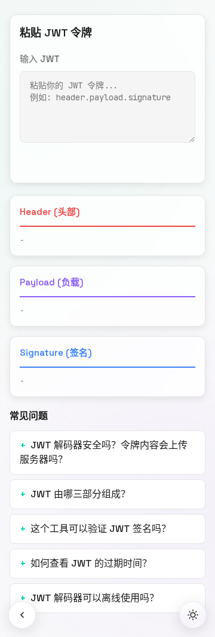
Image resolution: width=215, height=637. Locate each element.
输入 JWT (40, 58)
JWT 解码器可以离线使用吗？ (94, 598)
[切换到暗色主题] (193, 615)
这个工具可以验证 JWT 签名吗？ (100, 528)
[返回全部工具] (22, 615)
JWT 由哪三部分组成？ (80, 494)
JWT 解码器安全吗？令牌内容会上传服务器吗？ (104, 452)
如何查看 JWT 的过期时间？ (91, 563)
